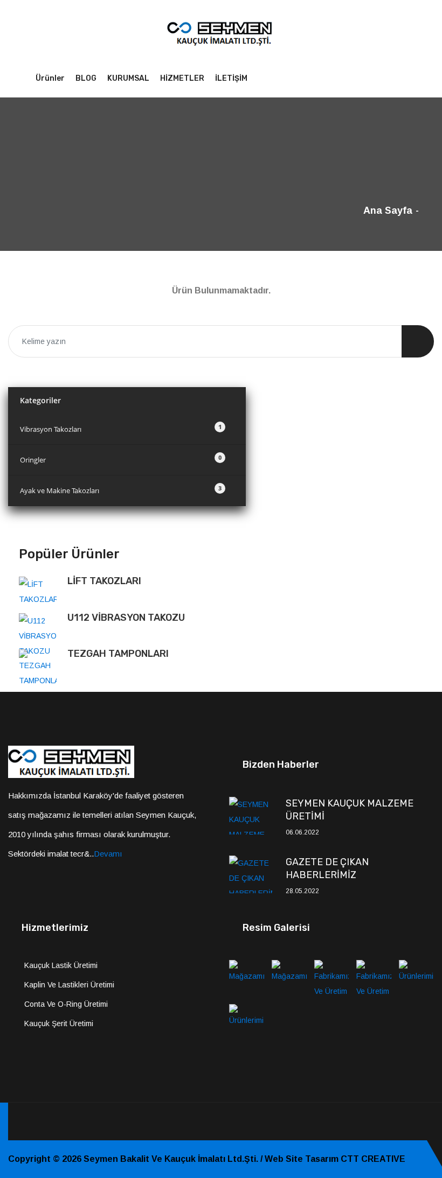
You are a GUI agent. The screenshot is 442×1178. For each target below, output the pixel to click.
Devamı (108, 853)
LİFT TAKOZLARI (104, 581)
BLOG (85, 78)
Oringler (121, 459)
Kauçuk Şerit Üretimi (58, 1023)
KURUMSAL (128, 78)
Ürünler (50, 78)
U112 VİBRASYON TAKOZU (126, 617)
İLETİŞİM (231, 78)
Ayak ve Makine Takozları (121, 489)
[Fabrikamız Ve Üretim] (331, 978)
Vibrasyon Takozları (121, 428)
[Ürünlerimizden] (416, 978)
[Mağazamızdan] (246, 978)
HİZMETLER (182, 78)
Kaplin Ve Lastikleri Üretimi (69, 984)
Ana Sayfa (387, 210)
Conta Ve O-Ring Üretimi (66, 1004)
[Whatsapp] (430, 1121)
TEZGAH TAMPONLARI (118, 654)
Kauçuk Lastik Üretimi (61, 965)
